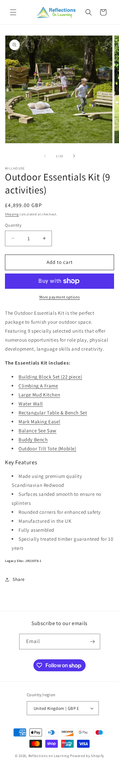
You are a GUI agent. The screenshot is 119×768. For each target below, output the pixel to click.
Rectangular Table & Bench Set (53, 412)
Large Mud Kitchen (39, 394)
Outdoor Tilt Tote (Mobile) (47, 448)
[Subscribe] (92, 641)
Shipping (12, 214)
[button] (13, 12)
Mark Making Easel (39, 421)
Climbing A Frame (38, 386)
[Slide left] (45, 156)
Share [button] (19, 579)
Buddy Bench (33, 439)
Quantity (13, 225)
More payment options (59, 296)
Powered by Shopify (87, 755)
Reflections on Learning (48, 755)
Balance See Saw (38, 430)
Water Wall (31, 403)
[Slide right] (74, 156)
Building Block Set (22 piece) (50, 377)
